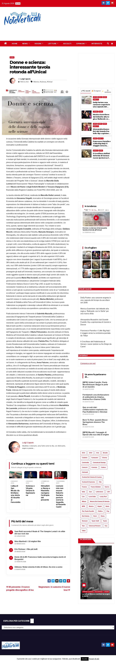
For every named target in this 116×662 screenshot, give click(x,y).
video (84, 530)
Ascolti (67, 44)
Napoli (100, 506)
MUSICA (95, 150)
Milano (84, 501)
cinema (104, 457)
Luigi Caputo (25, 79)
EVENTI (100, 97)
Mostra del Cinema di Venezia (99, 501)
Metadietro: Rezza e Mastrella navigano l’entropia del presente (45, 493)
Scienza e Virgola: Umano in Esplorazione (30, 490)
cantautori (94, 457)
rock (95, 516)
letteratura (99, 492)
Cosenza (94, 467)
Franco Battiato (96, 487)
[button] (108, 43)
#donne (36, 82)
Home (14, 44)
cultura (103, 467)
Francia (84, 487)
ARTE (94, 97)
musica (91, 506)
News (25, 44)
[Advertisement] (41, 32)
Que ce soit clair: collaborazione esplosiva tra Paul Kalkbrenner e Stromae (95, 409)
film (100, 482)
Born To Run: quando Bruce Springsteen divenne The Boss (95, 422)
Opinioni (80, 44)
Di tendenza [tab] (106, 91)
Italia (83, 492)
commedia (85, 462)
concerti (84, 467)
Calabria (84, 457)
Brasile (105, 453)
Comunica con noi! (87, 363)
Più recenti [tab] (85, 91)
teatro (105, 521)
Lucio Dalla (92, 496)
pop (108, 511)
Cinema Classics (88, 591)
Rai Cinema (85, 516)
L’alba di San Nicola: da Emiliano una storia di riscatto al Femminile (15, 494)
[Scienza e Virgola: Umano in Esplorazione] (30, 475)
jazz (90, 492)
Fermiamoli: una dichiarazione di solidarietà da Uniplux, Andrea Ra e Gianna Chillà (96, 397)
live (83, 496)
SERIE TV (95, 99)
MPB (83, 506)
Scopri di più (94, 659)
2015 (90, 453)
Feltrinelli (85, 472)
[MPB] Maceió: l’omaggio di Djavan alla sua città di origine (96, 433)
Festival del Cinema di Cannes (92, 477)
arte (97, 453)
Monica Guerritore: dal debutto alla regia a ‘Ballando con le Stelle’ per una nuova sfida (101, 116)
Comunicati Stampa (99, 462)
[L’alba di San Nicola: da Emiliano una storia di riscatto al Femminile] (15, 475)
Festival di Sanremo (88, 482)
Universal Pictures (95, 526)
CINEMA (95, 111)
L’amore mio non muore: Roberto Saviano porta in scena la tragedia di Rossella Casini (60, 496)
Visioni (38, 44)
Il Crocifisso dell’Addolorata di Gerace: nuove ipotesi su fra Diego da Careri (101, 155)
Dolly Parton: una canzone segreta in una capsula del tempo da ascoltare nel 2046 (101, 104)
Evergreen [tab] (96, 91)
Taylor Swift (95, 521)
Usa (106, 526)
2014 (83, 453)
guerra (107, 487)
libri (108, 492)
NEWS (104, 97)
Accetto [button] (84, 659)
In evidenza (98, 591)
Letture (52, 44)
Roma (103, 516)
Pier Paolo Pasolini (88, 511)
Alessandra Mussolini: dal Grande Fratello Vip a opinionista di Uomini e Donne (101, 131)
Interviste (96, 44)
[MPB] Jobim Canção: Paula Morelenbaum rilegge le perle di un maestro (95, 384)
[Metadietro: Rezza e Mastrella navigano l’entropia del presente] (45, 475)
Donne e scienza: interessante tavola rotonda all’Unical (95, 229)
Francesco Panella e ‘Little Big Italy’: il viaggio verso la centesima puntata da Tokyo (102, 143)
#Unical (49, 82)
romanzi (85, 521)
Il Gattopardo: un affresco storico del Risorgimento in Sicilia (95, 595)
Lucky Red (103, 496)
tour (83, 526)
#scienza (43, 82)
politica (100, 511)
